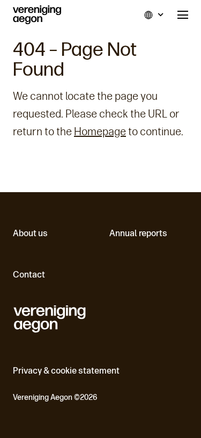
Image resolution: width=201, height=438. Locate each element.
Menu (182, 15)
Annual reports (138, 233)
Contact (29, 274)
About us (30, 233)
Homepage (100, 131)
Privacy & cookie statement (66, 371)
